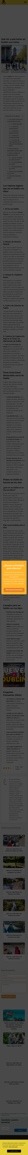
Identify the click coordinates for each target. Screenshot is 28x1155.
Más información (13, 1147)
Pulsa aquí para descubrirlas (14, 589)
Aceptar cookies (14, 1151)
